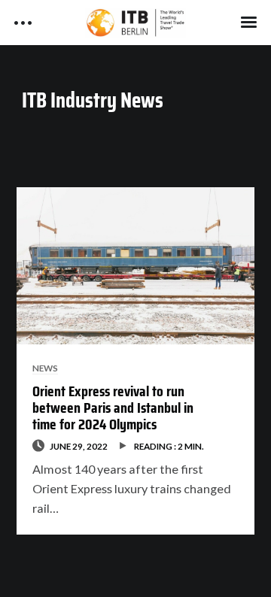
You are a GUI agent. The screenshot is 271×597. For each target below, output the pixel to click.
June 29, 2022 (79, 446)
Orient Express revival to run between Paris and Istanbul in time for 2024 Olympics (112, 407)
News (45, 367)
